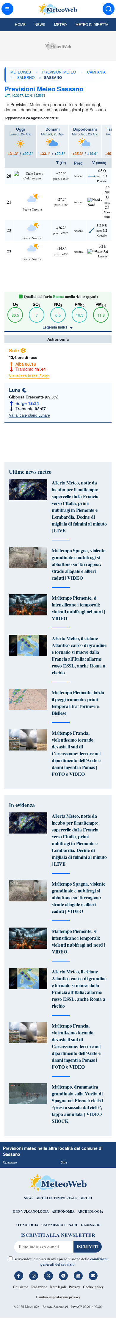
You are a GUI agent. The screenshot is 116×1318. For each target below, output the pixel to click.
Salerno (26, 77)
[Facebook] (18, 1275)
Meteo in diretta (92, 24)
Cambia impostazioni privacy (58, 1297)
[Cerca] (109, 9)
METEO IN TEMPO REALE (56, 1198)
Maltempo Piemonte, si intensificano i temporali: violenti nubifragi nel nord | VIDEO (78, 608)
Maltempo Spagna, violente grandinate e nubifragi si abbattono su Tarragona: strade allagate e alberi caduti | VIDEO (78, 564)
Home (20, 24)
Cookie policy (93, 1286)
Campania (96, 71)
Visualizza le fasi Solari (29, 376)
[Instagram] (33, 1275)
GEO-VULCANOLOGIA (31, 1211)
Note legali (58, 1286)
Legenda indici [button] (55, 327)
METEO (86, 1198)
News (40, 24)
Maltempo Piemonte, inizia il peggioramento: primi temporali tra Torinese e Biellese (78, 702)
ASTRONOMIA (63, 1211)
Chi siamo (20, 1286)
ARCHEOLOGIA (90, 1211)
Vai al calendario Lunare (29, 415)
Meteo (60, 24)
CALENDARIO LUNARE (59, 1224)
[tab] (20, 141)
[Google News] (78, 1275)
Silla (64, 1162)
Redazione (39, 1286)
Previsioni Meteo (59, 71)
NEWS (28, 1198)
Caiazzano (10, 1162)
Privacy (74, 1286)
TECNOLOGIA (27, 1224)
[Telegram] (63, 1275)
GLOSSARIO (91, 1224)
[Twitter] (48, 1275)
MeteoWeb (20, 71)
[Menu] (7, 9)
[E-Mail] (93, 1275)
